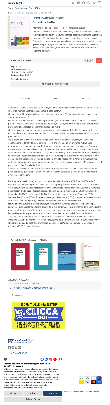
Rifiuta (13, 393)
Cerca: (11, 8)
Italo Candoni (57, 18)
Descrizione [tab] (25, 99)
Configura (33, 393)
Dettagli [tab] (86, 99)
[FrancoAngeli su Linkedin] (13, 348)
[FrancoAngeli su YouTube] (19, 348)
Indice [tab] (56, 99)
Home (10, 13)
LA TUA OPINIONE (18, 353)
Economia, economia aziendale (26, 284)
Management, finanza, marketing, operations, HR (34, 288)
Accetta (53, 393)
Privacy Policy (33, 399)
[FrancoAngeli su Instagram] (16, 348)
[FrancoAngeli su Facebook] (9, 348)
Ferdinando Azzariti (41, 18)
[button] (72, 3)
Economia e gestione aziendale (26, 13)
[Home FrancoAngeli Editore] (17, 3)
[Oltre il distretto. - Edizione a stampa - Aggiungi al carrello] (99, 60)
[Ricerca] (100, 8)
